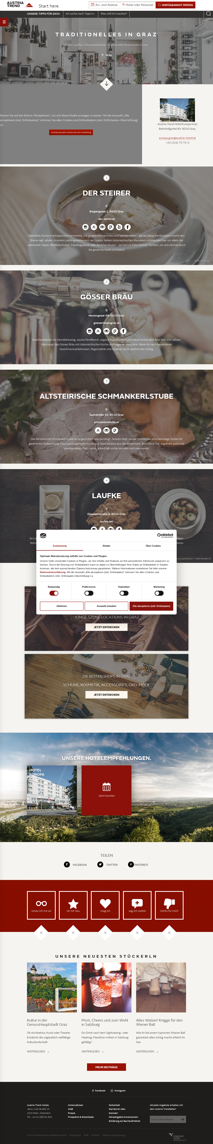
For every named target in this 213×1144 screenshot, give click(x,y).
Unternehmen (75, 1105)
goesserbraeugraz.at (107, 323)
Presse (71, 1113)
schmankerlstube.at (106, 422)
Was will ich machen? (114, 13)
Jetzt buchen (106, 795)
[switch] (89, 593)
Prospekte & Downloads (81, 1117)
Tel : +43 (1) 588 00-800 (39, 1116)
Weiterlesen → (38, 1051)
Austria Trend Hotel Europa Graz (177, 124)
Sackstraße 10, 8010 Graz (106, 414)
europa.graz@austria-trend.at (177, 138)
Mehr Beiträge (106, 1067)
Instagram (120, 1090)
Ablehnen (61, 606)
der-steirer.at (106, 219)
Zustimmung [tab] (60, 546)
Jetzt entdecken (106, 627)
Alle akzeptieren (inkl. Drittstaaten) (151, 606)
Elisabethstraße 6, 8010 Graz (106, 514)
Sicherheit (114, 1105)
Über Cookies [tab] (153, 546)
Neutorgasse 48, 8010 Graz (106, 315)
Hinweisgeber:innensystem (123, 1117)
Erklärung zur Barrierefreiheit (124, 1121)
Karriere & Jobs (117, 1109)
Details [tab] (106, 546)
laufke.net (106, 521)
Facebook (100, 1090)
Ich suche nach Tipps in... (81, 13)
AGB (70, 1109)
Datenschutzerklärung (113, 1135)
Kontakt (113, 1113)
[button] (142, 5)
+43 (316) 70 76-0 (177, 143)
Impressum (75, 1135)
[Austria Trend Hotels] (20, 4)
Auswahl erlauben (106, 606)
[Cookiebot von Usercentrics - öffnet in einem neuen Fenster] (159, 535)
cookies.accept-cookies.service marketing (71, 132)
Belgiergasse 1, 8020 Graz (107, 211)
